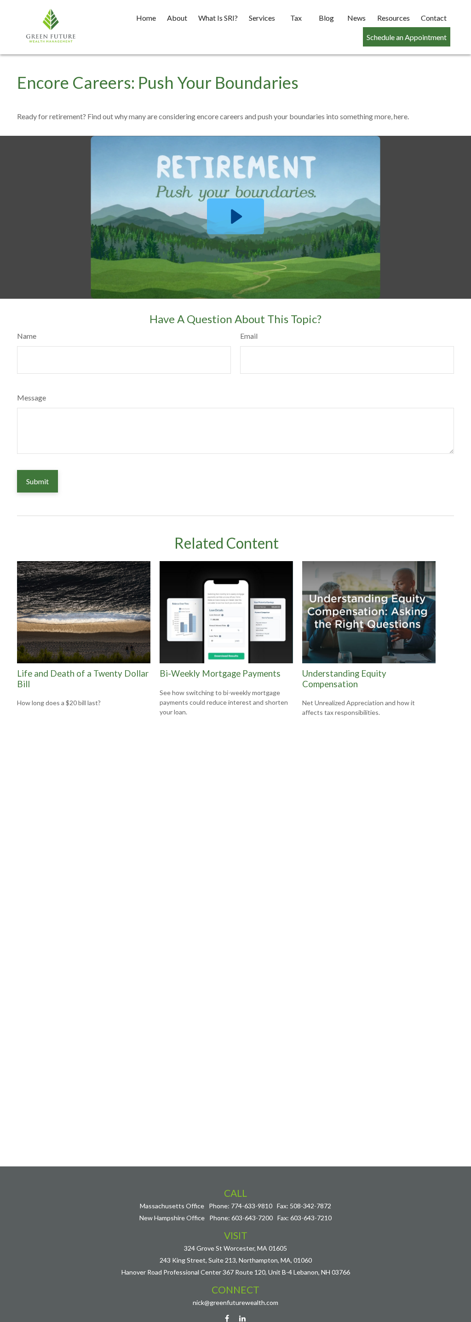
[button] (146, 17)
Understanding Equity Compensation (344, 678)
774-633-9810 (251, 1206)
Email (249, 335)
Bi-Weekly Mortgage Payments (220, 673)
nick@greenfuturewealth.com (235, 1302)
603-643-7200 (252, 1218)
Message (31, 397)
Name (26, 335)
